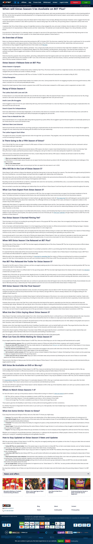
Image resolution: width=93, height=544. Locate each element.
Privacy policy (75, 510)
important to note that (11, 380)
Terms (39, 510)
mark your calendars (59, 212)
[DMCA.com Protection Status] (14, 532)
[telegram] (80, 525)
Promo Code (37, 2)
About (56, 506)
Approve (60, 541)
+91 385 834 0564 (8, 510)
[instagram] (84, 525)
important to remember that (42, 256)
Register (75, 2)
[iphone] (18, 2)
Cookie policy (58, 510)
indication (87, 270)
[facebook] (75, 525)
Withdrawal (46, 2)
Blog (38, 506)
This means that (61, 198)
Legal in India (64, 2)
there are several (59, 393)
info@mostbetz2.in (9, 508)
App (30, 2)
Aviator (55, 2)
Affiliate (23, 2)
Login (85, 2)
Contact (73, 506)
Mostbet (45, 45)
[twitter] (89, 525)
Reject (67, 541)
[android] (15, 2)
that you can (56, 345)
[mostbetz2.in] (7, 2)
